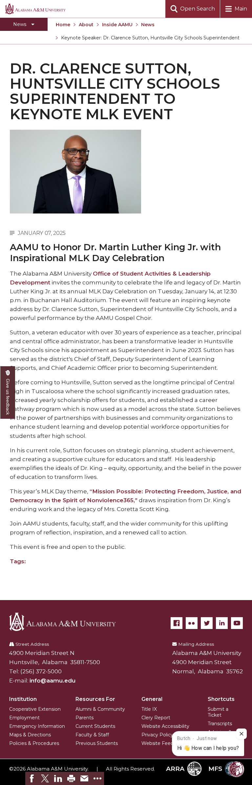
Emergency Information (37, 726)
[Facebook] (176, 623)
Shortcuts (221, 699)
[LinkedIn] (222, 623)
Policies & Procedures (34, 743)
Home (63, 25)
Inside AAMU (117, 25)
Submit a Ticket (218, 712)
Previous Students (96, 743)
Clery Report (155, 718)
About (86, 25)
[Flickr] (192, 623)
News (148, 25)
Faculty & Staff (92, 735)
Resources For (95, 699)
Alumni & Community (100, 709)
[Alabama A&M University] (67, 622)
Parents (84, 718)
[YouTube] (237, 623)
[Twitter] (207, 623)
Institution (23, 699)
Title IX (149, 709)
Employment (24, 718)
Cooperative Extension (35, 709)
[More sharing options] (97, 778)
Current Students (95, 726)
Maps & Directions (30, 735)
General (151, 699)
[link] (31, 778)
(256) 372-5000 (41, 671)
